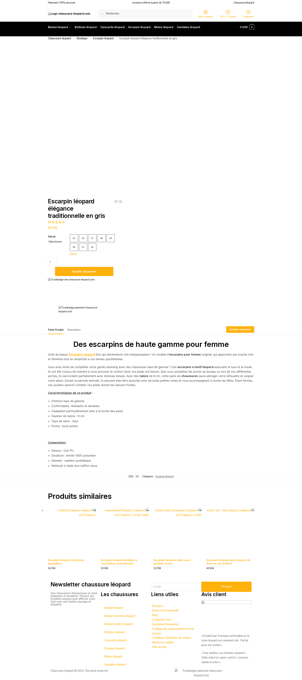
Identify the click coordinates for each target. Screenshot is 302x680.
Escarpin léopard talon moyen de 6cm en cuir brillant (228, 561)
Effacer (73, 253)
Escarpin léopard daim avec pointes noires (172, 561)
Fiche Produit (55, 330)
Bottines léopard (114, 632)
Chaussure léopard (59, 38)
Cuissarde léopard (115, 640)
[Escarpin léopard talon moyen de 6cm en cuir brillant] (230, 532)
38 (101, 238)
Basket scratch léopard (118, 624)
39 (110, 238)
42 (92, 247)
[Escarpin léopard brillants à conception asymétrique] (124, 532)
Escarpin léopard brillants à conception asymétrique (119, 561)
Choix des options (71, 574)
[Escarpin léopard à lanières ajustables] (72, 532)
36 (83, 238)
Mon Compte (206, 17)
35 (74, 238)
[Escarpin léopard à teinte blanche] (116, 201)
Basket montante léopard (119, 616)
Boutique (82, 38)
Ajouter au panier (84, 271)
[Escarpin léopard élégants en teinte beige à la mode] (120, 201)
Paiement (248, 17)
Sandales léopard (115, 665)
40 (74, 247)
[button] (57, 222)
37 (92, 238)
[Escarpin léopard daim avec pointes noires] (177, 532)
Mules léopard (113, 656)
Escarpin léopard (103, 38)
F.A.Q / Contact (228, 17)
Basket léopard (113, 608)
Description (74, 330)
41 (83, 247)
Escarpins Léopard (82, 354)
